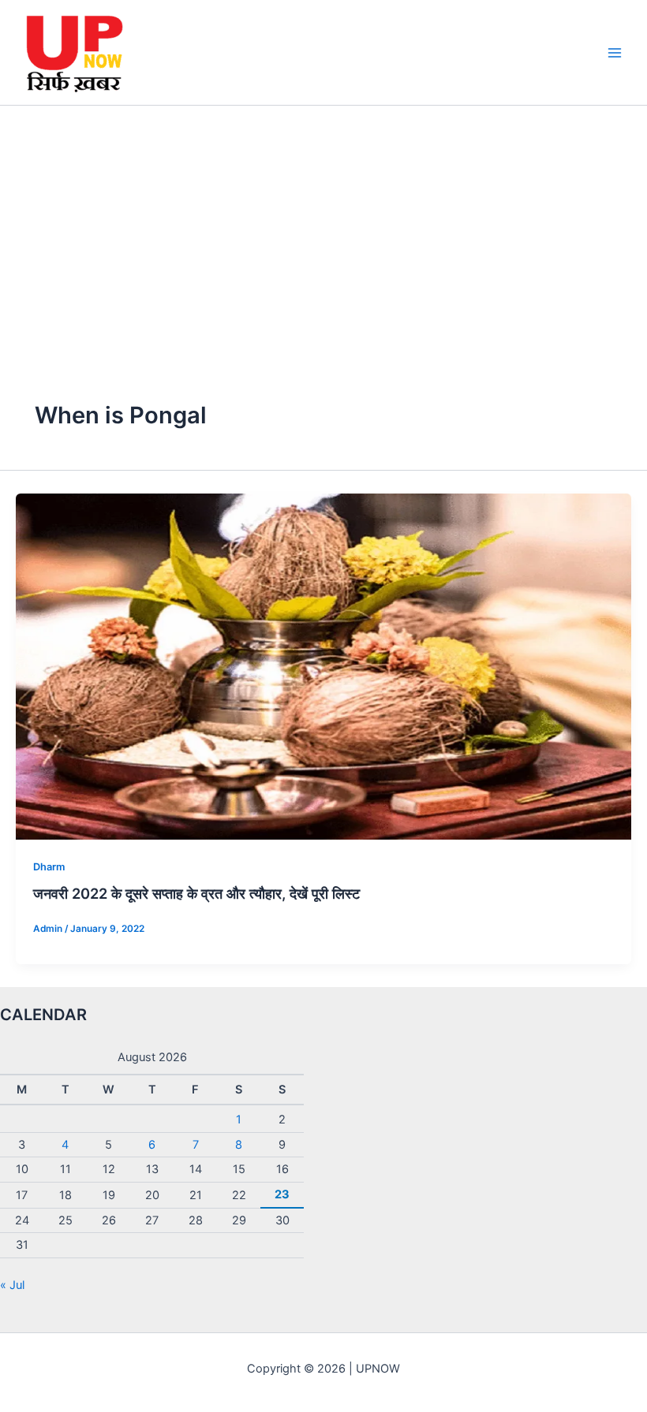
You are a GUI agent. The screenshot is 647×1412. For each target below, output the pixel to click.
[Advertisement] (323, 224)
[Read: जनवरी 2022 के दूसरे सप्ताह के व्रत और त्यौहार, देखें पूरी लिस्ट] (323, 665)
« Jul (12, 1285)
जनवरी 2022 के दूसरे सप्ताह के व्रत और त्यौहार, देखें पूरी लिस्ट (196, 893)
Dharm (49, 867)
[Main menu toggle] (614, 52)
